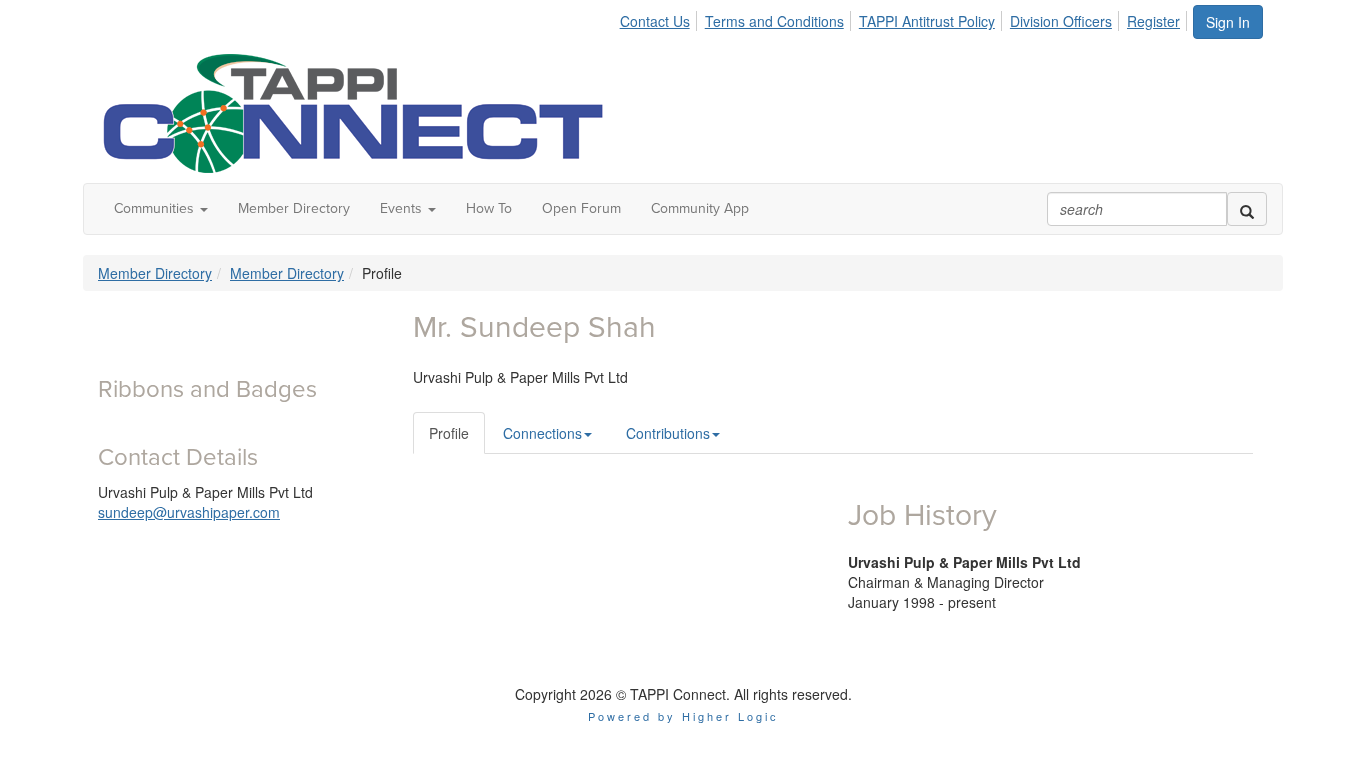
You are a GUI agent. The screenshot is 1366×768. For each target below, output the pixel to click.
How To (489, 208)
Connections (542, 433)
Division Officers (1061, 21)
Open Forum (581, 208)
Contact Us (655, 21)
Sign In (1228, 22)
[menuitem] (660, 18)
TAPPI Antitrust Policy (927, 21)
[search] (1247, 209)
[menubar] (905, 18)
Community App (700, 208)
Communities (156, 208)
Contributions (668, 433)
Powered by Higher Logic (683, 716)
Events (403, 208)
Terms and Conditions (774, 21)
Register (1153, 21)
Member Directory (294, 208)
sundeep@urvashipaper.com (189, 512)
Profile (449, 433)
